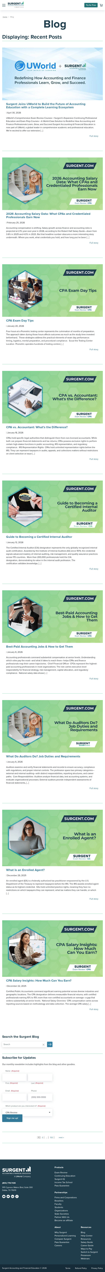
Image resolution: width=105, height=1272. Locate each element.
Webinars (85, 1258)
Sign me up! (12, 1118)
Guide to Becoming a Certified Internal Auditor (39, 537)
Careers (58, 1245)
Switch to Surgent (89, 1252)
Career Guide (87, 1245)
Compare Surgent (63, 1239)
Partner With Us (62, 1217)
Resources (86, 1239)
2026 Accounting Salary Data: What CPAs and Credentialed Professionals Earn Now (48, 215)
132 (51, 1137)
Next (60, 1137)
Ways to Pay (86, 1248)
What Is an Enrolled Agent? (25, 870)
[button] (3, 5)
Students (59, 1207)
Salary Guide (87, 1242)
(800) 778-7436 (9, 1183)
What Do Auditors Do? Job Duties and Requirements (43, 756)
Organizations (61, 1210)
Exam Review (61, 1172)
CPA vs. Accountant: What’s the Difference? (37, 427)
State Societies (62, 1214)
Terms (67, 1268)
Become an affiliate (64, 1220)
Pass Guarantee (62, 1185)
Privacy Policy (97, 1268)
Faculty (58, 1204)
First (7, 1083)
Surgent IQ (60, 1179)
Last (33, 1083)
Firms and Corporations (66, 1197)
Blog (83, 1232)
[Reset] (43, 1044)
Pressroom (86, 1255)
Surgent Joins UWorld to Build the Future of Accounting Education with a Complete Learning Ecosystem (45, 105)
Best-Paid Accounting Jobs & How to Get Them (40, 646)
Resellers (59, 1200)
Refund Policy (81, 1268)
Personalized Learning (65, 1235)
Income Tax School (63, 1182)
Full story (94, 136)
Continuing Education (65, 1175)
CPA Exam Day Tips (20, 320)
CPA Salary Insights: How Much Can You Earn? (38, 980)
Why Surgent (61, 1232)
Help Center (86, 1235)
